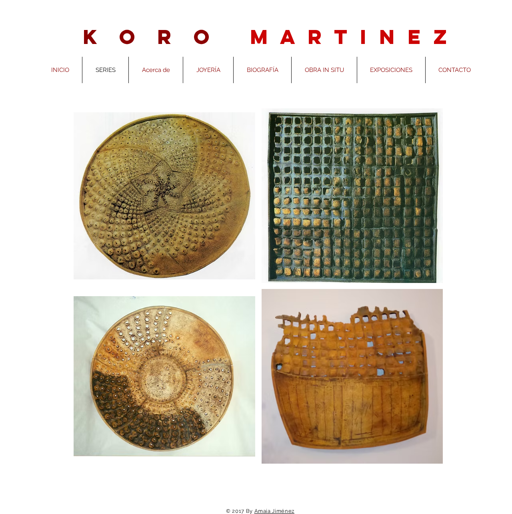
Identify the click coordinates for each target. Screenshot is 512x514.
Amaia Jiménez (274, 511)
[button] (164, 195)
